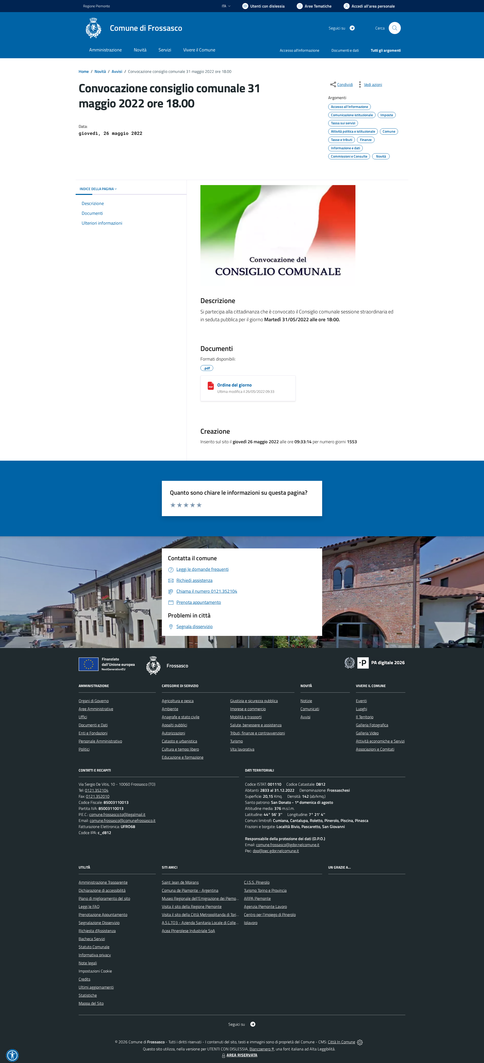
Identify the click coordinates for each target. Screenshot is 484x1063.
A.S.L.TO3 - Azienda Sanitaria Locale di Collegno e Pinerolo (211, 923)
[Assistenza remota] (359, 1042)
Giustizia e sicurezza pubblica (254, 701)
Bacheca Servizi (92, 939)
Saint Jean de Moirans (180, 882)
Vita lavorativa (242, 749)
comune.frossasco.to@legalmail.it (117, 814)
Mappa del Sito (91, 1003)
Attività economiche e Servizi (380, 741)
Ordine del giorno (234, 384)
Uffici (83, 717)
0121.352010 (97, 796)
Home (84, 71)
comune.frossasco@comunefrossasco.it (123, 820)
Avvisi (117, 71)
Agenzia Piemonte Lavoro (265, 906)
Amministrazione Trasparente (103, 882)
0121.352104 (96, 790)
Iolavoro (250, 923)
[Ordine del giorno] (211, 386)
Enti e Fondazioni (93, 733)
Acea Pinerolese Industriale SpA (188, 931)
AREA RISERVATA (242, 1055)
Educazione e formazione (182, 757)
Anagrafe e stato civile (180, 717)
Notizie (306, 701)
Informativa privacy (95, 955)
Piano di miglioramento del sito (104, 898)
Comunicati (309, 709)
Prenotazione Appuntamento (103, 914)
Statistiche (88, 995)
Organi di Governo (94, 701)
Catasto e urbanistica (179, 741)
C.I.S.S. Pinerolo (256, 882)
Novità (100, 71)
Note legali (88, 963)
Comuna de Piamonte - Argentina (190, 890)
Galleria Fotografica (372, 725)
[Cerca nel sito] (395, 28)
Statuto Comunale (94, 947)
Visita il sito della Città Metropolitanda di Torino (201, 914)
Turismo (236, 741)
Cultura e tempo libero (180, 749)
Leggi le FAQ (89, 906)
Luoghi (361, 709)
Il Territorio (364, 717)
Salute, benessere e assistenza (256, 725)
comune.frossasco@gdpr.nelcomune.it (287, 845)
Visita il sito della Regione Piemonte (192, 906)
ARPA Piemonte (257, 898)
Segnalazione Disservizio (99, 923)
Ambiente (170, 709)
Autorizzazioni (173, 733)
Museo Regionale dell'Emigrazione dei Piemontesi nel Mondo (212, 898)
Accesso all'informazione (299, 50)
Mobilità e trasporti (246, 717)
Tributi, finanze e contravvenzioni (257, 733)
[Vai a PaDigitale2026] (374, 662)
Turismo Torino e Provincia (265, 890)
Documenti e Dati (93, 725)
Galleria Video (367, 733)
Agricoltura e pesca (178, 701)
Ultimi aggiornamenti (96, 987)
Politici (84, 749)
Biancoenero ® (262, 1049)
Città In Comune (341, 1042)
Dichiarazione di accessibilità (102, 890)
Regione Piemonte (96, 6)
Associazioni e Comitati (375, 749)
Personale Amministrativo (100, 741)
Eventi (361, 701)
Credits (84, 979)
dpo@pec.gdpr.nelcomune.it (276, 851)
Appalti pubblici (174, 725)
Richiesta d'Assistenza (97, 931)
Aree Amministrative (96, 709)
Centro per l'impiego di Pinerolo (270, 914)
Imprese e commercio (248, 709)
